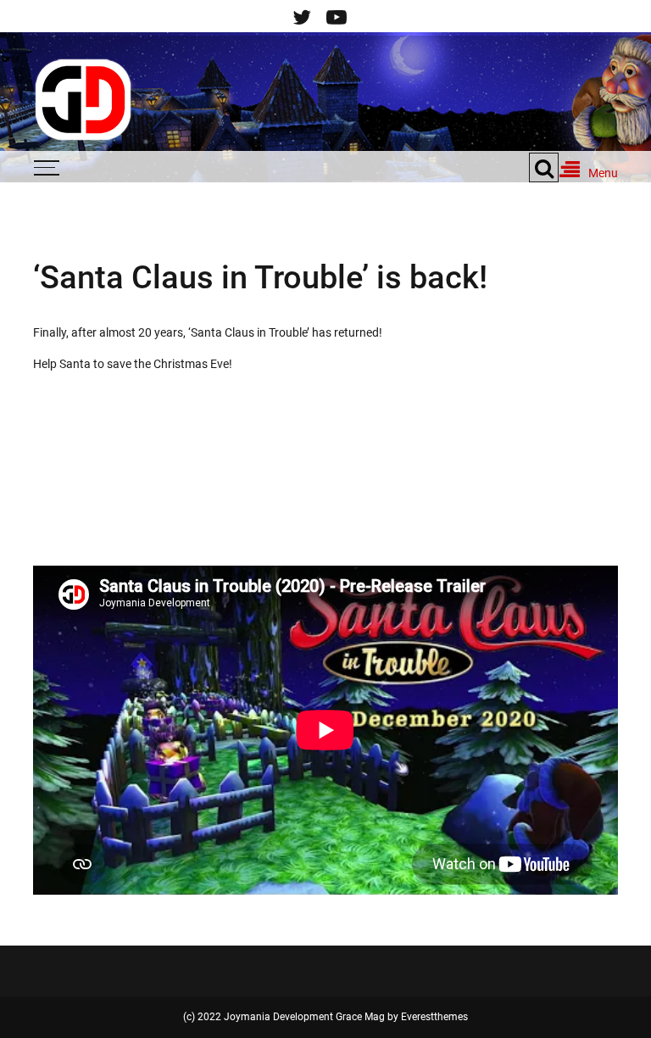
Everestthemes (434, 1017)
